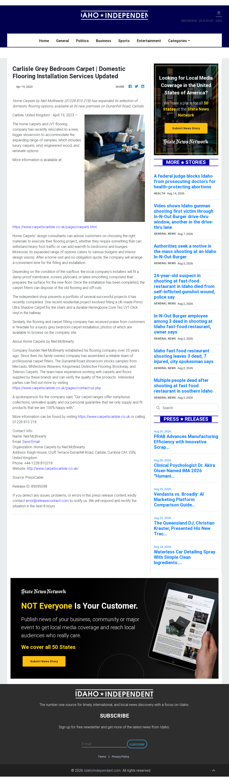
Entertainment (149, 40)
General (62, 40)
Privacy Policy (120, 757)
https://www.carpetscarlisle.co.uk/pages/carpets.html (55, 227)
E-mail (86, 744)
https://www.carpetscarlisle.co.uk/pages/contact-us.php (57, 388)
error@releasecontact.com (47, 500)
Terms (102, 757)
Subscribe (137, 744)
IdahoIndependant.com (102, 770)
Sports (124, 40)
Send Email (31, 441)
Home (46, 40)
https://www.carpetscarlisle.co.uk (104, 416)
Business (103, 40)
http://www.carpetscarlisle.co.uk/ (52, 468)
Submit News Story (186, 128)
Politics (82, 40)
